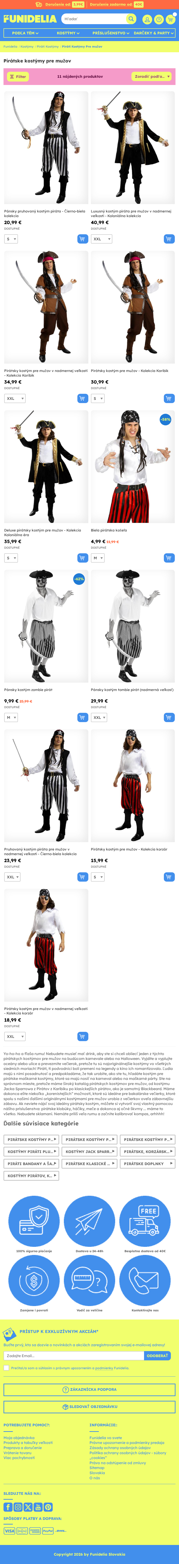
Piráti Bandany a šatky (33, 1163)
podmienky (104, 1368)
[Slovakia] (8, 1507)
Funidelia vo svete (106, 1437)
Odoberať (157, 1355)
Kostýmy (66, 33)
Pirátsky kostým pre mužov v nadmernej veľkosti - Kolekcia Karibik (46, 373)
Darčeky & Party (152, 33)
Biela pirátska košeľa (109, 530)
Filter (21, 76)
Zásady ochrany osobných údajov (120, 1447)
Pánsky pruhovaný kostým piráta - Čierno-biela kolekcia (44, 213)
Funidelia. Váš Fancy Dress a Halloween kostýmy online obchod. (30, 19)
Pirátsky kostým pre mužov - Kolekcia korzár (129, 849)
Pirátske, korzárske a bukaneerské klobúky (150, 1151)
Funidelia (10, 46)
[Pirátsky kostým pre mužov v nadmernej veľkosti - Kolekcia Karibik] (46, 307)
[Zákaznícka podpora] (159, 19)
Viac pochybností (19, 1457)
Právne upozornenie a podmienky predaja (127, 1442)
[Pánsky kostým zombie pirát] (46, 626)
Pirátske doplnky (144, 1163)
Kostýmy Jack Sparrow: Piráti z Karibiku (91, 1151)
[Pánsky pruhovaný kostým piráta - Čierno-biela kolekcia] (46, 147)
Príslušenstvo (109, 33)
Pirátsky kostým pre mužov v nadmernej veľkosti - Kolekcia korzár (46, 1011)
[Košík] (171, 19)
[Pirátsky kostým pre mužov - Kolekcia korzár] (133, 785)
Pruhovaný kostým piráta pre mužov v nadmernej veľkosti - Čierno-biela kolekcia (40, 851)
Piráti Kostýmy (48, 46)
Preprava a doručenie (22, 1447)
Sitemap (97, 1467)
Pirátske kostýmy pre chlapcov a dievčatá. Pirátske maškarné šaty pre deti (91, 1139)
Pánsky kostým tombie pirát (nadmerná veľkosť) (132, 690)
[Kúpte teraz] (82, 239)
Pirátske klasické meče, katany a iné (91, 1163)
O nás (95, 1478)
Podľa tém (23, 33)
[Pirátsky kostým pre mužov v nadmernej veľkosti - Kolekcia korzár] (46, 945)
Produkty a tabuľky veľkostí (28, 1442)
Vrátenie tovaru (17, 1452)
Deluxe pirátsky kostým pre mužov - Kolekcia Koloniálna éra (42, 532)
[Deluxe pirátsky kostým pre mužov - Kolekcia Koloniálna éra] (46, 466)
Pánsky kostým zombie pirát (28, 690)
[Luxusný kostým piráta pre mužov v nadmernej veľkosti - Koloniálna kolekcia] (133, 147)
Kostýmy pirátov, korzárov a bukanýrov (33, 1175)
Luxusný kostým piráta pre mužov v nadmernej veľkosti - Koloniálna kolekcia (131, 213)
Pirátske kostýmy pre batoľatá (150, 1139)
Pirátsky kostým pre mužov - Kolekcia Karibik (130, 370)
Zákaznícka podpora (93, 1389)
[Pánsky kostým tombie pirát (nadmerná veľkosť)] (133, 626)
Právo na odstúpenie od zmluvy (118, 1462)
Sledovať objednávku (92, 1406)
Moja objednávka (18, 1437)
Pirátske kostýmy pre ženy (33, 1139)
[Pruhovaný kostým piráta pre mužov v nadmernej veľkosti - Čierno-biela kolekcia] (46, 785)
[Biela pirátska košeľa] (133, 466)
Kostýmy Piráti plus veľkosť (33, 1151)
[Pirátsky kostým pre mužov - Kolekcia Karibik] (133, 307)
